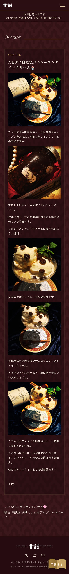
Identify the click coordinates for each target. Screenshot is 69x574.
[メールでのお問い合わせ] (43, 555)
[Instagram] (34, 555)
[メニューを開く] (62, 5)
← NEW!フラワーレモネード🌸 (25, 506)
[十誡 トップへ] (7, 5)
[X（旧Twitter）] (26, 555)
